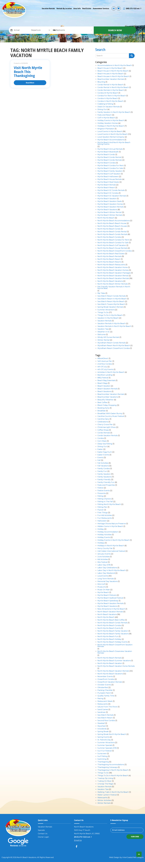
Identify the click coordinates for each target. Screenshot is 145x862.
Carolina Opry (103, 419)
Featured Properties (106, 485)
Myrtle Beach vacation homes (110, 204)
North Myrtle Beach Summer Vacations (114, 661)
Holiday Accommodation (107, 532)
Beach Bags (102, 383)
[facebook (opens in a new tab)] (76, 846)
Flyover (100, 510)
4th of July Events (105, 369)
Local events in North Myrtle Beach (112, 134)
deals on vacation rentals (108, 107)
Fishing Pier (102, 507)
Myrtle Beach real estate (108, 182)
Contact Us (42, 834)
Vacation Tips (102, 329)
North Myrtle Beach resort (108, 259)
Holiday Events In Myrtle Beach (110, 120)
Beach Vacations (104, 391)
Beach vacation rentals (107, 389)
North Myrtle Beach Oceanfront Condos (114, 251)
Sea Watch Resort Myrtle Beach (111, 301)
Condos (100, 438)
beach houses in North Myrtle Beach (113, 76)
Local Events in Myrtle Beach (109, 131)
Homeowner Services (101, 8)
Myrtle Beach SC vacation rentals (111, 196)
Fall (99, 460)
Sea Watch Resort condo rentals (111, 296)
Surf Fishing (102, 756)
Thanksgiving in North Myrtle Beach (112, 770)
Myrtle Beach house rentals (109, 179)
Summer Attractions (106, 743)
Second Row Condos (106, 721)
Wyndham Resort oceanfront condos (113, 348)
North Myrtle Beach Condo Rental (112, 232)
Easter (100, 449)
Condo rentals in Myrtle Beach (110, 90)
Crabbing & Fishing (105, 104)
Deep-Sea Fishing (104, 444)
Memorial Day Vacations (107, 581)
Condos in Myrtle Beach (107, 98)
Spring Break (103, 732)
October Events (104, 685)
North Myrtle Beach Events (109, 628)
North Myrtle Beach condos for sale (113, 243)
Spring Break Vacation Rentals (110, 307)
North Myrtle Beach (105, 218)
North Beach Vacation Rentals (110, 612)
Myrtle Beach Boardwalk (108, 152)
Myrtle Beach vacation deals (109, 201)
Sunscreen (102, 754)
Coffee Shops (103, 430)
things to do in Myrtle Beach (110, 315)
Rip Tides (101, 293)
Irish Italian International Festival (111, 551)
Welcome (101, 335)
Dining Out (102, 447)
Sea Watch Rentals (105, 715)
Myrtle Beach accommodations (110, 140)
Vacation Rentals (48, 8)
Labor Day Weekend (106, 573)
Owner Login (43, 837)
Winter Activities (104, 800)
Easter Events (103, 455)
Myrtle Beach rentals (106, 185)
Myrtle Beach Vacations (107, 210)
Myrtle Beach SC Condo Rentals (111, 190)
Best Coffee (102, 402)
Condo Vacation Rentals (107, 436)
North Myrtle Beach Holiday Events (112, 642)
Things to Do (103, 312)
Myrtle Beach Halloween (108, 177)
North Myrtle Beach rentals (109, 256)
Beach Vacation (104, 386)
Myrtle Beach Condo (106, 155)
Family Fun (102, 471)
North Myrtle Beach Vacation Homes (112, 270)
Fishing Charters (104, 499)
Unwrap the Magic (105, 784)
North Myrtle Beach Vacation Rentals (113, 278)
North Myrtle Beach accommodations (113, 221)
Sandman (101, 712)
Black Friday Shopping (107, 405)
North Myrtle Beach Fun (107, 636)
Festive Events (103, 491)
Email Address (118, 830)
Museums (101, 587)
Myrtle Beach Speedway (107, 601)
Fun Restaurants (104, 518)
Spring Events (103, 737)
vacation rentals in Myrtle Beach (111, 323)
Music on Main (103, 590)
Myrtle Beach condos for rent (110, 166)
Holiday (100, 529)
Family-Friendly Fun (106, 482)
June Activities (103, 557)
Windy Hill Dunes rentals (108, 337)
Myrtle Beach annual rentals (109, 149)
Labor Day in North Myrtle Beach (111, 570)
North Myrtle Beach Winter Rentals (112, 284)
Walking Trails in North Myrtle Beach (113, 792)
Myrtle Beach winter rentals (109, 215)
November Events (105, 676)
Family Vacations (104, 477)
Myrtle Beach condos (106, 163)
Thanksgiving (103, 762)
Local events (102, 576)
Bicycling (101, 82)
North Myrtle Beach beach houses (112, 226)
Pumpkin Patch (104, 693)
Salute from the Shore (107, 707)
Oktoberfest (102, 687)
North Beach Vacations (107, 614)
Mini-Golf (101, 584)
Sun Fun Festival (104, 751)
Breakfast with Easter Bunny (109, 413)
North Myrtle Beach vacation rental (112, 276)
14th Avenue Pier (104, 361)
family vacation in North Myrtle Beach (113, 112)
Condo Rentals (103, 433)
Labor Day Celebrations (107, 568)
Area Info (77, 8)
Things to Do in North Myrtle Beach (112, 776)
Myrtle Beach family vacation (109, 171)
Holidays (101, 543)
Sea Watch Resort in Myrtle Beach (112, 299)
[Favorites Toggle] (119, 8)
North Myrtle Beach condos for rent (113, 240)
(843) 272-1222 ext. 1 (83, 837)
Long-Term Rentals (105, 579)
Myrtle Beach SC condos (107, 193)
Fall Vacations (103, 466)
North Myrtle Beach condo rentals (112, 234)
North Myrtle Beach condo (108, 229)
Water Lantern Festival (107, 795)
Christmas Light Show (106, 427)
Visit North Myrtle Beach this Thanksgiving (28, 72)
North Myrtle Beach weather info (142, 3)
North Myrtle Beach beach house (111, 223)
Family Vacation (104, 474)
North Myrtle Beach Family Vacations (113, 634)
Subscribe (135, 836)
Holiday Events (103, 537)
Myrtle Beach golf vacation (109, 174)
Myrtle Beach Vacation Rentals (110, 603)
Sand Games (102, 709)
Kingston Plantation (105, 129)
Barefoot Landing (104, 375)
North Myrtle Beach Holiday (109, 639)
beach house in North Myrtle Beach (112, 71)
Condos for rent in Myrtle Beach (111, 96)
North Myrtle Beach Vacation (109, 663)
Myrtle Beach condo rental (109, 157)
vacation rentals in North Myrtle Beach (114, 326)
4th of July (102, 367)
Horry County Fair (105, 548)
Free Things (102, 513)
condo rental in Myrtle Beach (110, 85)
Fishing (100, 496)
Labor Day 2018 (104, 565)
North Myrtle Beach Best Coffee (111, 620)
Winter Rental (103, 340)
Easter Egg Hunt (104, 452)
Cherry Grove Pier (105, 424)
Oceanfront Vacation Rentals (109, 682)
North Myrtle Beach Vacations (110, 281)
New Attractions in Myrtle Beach (111, 609)
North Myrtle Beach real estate (111, 254)
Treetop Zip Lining (105, 778)
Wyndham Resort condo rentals (111, 343)
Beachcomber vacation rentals (110, 79)
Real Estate (86, 8)
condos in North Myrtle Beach (110, 101)
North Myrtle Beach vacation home (112, 267)
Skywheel (101, 726)
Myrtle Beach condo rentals (109, 160)
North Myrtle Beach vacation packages (114, 273)
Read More (30, 83)
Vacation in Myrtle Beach (108, 318)
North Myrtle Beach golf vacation (111, 245)
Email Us (78, 840)
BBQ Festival (102, 378)
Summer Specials (104, 745)
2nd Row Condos (104, 364)
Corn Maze (102, 441)
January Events (104, 554)
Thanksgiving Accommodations (110, 765)
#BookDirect (102, 358)
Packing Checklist (105, 690)
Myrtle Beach (103, 592)
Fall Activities (102, 463)
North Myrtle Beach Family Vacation (112, 631)
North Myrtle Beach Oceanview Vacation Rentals (114, 652)
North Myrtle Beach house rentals (112, 248)
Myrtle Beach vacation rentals (110, 207)
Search (100, 56)
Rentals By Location (64, 8)
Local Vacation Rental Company (110, 137)
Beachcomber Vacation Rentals (110, 394)
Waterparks (102, 798)
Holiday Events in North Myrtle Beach (113, 540)
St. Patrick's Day (104, 740)
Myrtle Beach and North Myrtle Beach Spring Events (113, 143)
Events (100, 458)
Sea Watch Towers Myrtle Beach (111, 304)
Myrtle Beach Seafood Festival (110, 598)
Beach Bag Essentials (106, 380)
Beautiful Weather (105, 400)
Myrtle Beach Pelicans (106, 595)
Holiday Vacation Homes (107, 123)
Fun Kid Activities (104, 515)
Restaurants (102, 704)
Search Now (115, 30)
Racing (100, 698)
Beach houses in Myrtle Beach (110, 74)
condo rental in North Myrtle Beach (113, 87)
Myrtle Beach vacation (107, 199)
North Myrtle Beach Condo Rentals (112, 623)
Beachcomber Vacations (107, 397)
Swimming (101, 759)
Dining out (102, 109)
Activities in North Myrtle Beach (110, 372)
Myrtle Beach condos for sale (110, 168)
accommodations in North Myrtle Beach (114, 65)
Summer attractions (106, 310)
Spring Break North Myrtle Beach (111, 734)
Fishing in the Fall (105, 502)
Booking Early (103, 408)
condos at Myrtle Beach (107, 93)
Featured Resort (104, 115)
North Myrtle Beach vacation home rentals (116, 666)
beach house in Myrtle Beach (110, 68)
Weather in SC (103, 332)
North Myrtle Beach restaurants (111, 265)
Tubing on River (104, 781)
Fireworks (101, 493)
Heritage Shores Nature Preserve (111, 524)
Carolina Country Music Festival (110, 416)
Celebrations (102, 422)
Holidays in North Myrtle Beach (110, 126)
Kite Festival (102, 562)
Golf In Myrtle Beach (106, 118)
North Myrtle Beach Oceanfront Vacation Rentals (114, 645)
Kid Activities (102, 559)
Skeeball (101, 723)
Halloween (102, 521)
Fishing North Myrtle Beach (109, 504)
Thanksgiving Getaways (107, 767)
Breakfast (101, 411)
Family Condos (103, 469)
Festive (100, 488)
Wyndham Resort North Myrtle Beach (113, 346)
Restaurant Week (104, 701)
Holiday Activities (104, 535)
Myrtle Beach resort (106, 188)
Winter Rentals (103, 803)
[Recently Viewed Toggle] (114, 8)
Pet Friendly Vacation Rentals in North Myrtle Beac (113, 287)
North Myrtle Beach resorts (109, 262)
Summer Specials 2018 (107, 748)
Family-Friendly (104, 480)
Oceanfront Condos (105, 679)
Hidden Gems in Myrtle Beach (110, 526)
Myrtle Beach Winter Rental (109, 212)
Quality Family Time (105, 696)
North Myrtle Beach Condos (109, 237)
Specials (41, 830)
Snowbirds (101, 729)
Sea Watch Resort (105, 718)
